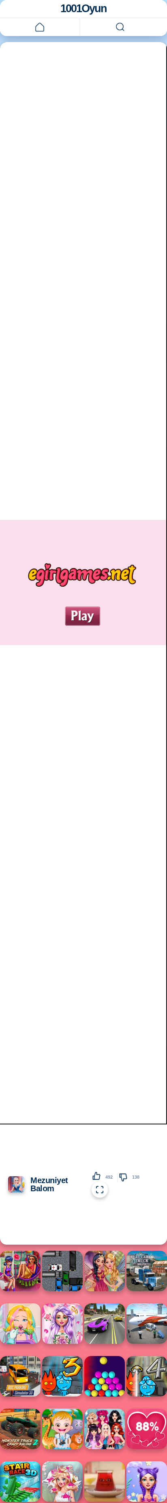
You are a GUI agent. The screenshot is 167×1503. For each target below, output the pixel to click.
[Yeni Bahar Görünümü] (146, 1481)
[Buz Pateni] (104, 1429)
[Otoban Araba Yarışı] (104, 1323)
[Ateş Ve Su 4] (146, 1376)
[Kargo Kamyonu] (146, 1271)
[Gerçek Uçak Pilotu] (146, 1323)
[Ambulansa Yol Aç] (62, 1271)
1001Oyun (83, 8)
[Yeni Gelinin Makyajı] (62, 1481)
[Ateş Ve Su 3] (62, 1376)
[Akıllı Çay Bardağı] (104, 1481)
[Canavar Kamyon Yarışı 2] (20, 1429)
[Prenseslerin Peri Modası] (104, 1271)
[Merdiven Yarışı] (20, 1481)
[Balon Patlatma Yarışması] (104, 1376)
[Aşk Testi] (146, 1429)
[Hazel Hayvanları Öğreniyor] (62, 1429)
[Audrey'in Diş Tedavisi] (20, 1323)
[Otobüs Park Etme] (20, 1376)
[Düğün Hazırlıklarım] (62, 1323)
